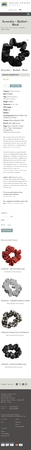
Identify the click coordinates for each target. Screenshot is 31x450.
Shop (2, 27)
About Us (3, 431)
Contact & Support (5, 433)
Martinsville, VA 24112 (8, 398)
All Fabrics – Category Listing (15, 203)
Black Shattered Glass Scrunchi (13, 367)
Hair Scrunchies (13, 27)
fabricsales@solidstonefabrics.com (12, 170)
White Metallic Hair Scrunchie (15, 303)
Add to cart (15, 86)
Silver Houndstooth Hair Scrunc (15, 335)
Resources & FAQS (20, 426)
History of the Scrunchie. (14, 147)
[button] (27, 40)
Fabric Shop (18, 422)
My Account (13, 10)
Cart (2, 422)
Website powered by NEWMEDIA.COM (13, 416)
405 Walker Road (6, 396)
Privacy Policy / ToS (5, 435)
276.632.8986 (13, 408)
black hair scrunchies (9, 99)
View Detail (13, 256)
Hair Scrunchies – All (9, 196)
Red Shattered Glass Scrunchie (12, 272)
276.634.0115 (13, 407)
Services (17, 424)
